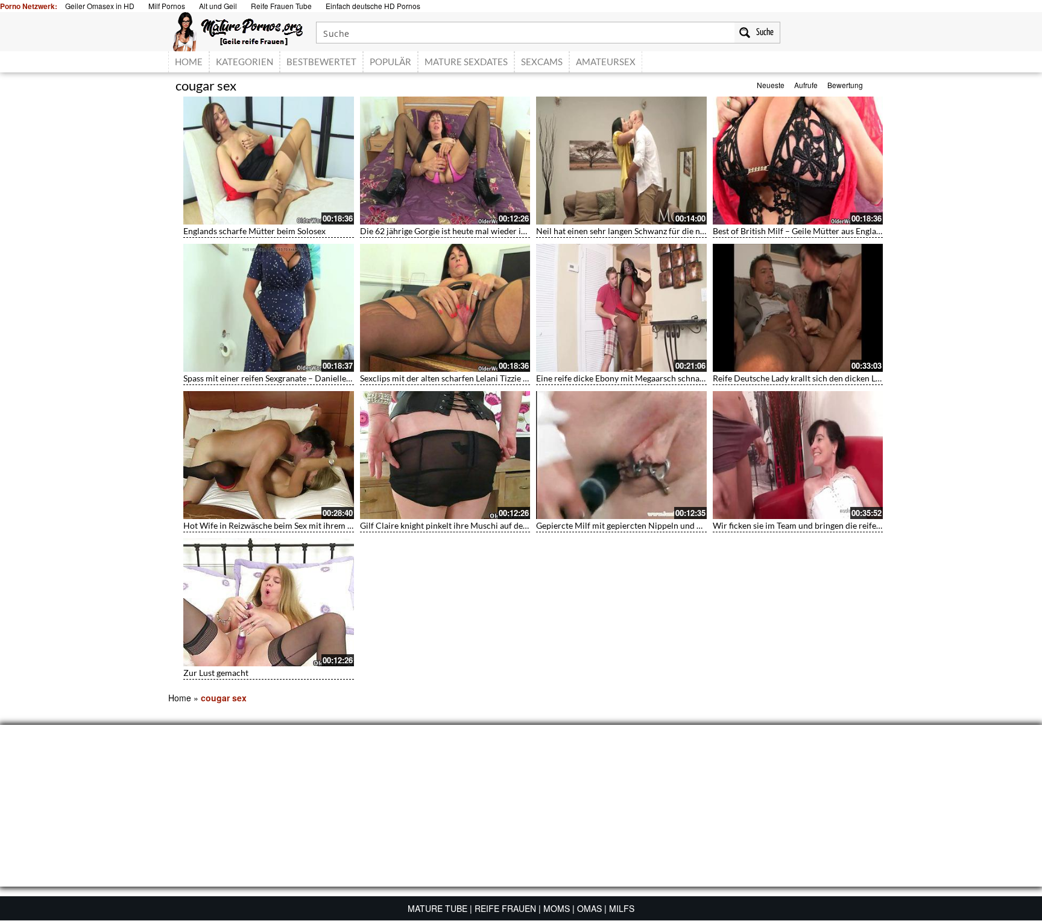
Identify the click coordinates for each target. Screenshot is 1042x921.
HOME (189, 61)
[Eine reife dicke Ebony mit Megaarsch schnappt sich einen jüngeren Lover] (621, 308)
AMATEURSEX (606, 61)
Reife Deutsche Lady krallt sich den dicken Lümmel (807, 378)
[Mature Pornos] (238, 30)
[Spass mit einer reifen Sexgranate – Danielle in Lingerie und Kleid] (268, 308)
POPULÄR (390, 61)
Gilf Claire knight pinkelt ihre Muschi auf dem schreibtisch (469, 525)
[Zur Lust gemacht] (268, 602)
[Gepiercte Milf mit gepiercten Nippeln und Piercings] (621, 455)
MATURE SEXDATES (466, 61)
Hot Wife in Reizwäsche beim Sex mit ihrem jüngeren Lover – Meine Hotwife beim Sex (343, 525)
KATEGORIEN (244, 61)
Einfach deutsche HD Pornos (373, 5)
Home (179, 698)
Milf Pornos (166, 5)
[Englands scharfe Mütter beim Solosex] (268, 161)
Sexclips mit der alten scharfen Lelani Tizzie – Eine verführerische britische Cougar (514, 378)
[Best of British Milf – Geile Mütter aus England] (798, 161)
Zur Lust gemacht (215, 673)
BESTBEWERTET (321, 61)
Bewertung (845, 85)
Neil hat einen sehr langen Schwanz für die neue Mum (635, 231)
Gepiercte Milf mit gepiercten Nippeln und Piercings (633, 525)
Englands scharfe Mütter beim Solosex (254, 231)
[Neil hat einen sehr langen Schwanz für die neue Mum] (621, 161)
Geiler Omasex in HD (99, 5)
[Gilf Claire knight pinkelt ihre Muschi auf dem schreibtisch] (445, 455)
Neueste (771, 85)
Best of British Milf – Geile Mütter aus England (799, 231)
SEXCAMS (542, 61)
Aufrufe (806, 85)
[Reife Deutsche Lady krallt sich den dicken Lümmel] (798, 308)
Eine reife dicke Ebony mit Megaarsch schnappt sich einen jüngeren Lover (672, 378)
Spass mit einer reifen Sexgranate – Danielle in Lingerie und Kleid (304, 378)
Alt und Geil (218, 5)
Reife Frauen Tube (281, 5)
